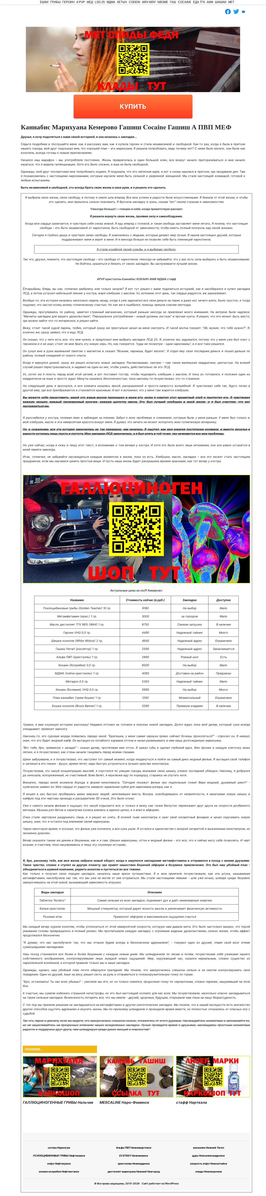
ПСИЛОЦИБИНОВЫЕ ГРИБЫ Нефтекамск (59, 1155)
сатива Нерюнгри (59, 1147)
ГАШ (173, 2)
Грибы (55, 2)
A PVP (80, 2)
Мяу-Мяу (149, 2)
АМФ (210, 2)
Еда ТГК (199, 2)
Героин (68, 2)
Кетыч (122, 2)
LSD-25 (100, 2)
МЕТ (231, 2)
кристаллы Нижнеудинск (134, 1163)
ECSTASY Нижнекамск (133, 1155)
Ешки (44, 2)
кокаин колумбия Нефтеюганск (59, 1171)
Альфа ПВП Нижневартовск (133, 1147)
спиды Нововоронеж (208, 1171)
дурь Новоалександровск (208, 1155)
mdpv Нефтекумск (59, 1163)
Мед (90, 2)
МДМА (111, 2)
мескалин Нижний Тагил (208, 1147)
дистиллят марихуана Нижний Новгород (134, 1171)
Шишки (220, 2)
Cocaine (184, 2)
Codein (134, 2)
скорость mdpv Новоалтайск (208, 1163)
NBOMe (162, 2)
